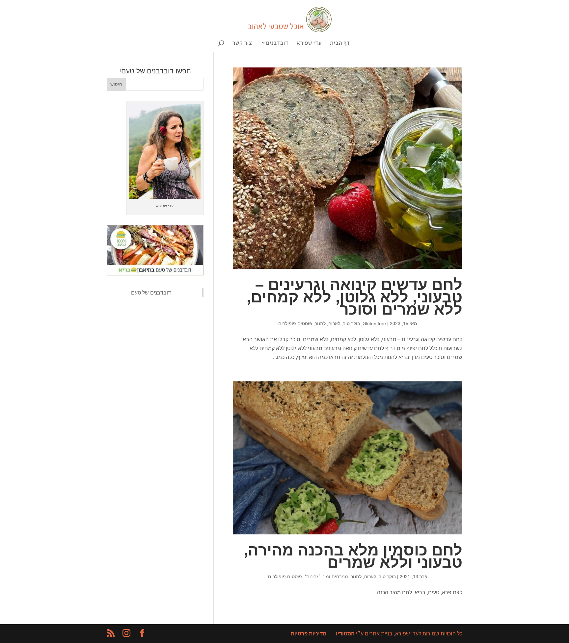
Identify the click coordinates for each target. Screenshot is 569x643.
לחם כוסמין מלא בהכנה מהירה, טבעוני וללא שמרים (353, 556)
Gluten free (374, 323)
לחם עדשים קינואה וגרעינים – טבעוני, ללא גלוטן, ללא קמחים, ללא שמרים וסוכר (354, 297)
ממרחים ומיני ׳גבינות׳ (326, 576)
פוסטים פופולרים (295, 323)
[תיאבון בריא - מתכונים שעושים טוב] (155, 273)
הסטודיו (345, 633)
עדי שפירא (309, 43)
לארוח (334, 323)
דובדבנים (277, 43)
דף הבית (340, 43)
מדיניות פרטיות (309, 633)
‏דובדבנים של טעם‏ (151, 293)
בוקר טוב (351, 323)
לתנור (320, 323)
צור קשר (242, 43)
